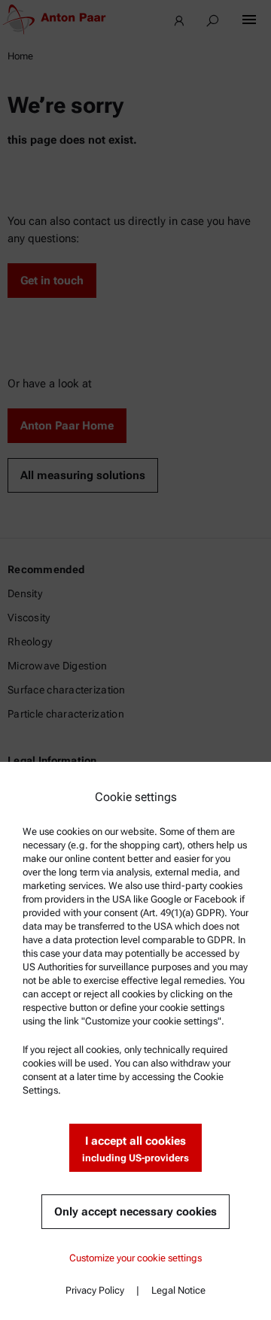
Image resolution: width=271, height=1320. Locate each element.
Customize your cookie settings (135, 1258)
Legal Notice (178, 1290)
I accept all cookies (135, 1149)
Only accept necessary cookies (135, 1211)
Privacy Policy (94, 1290)
